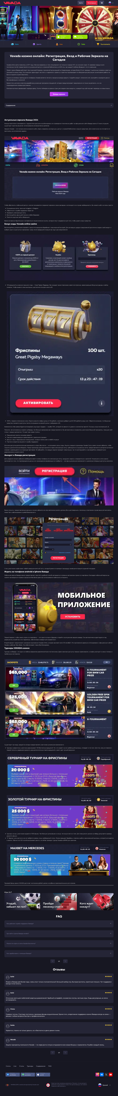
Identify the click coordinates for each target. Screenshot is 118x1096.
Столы (21, 1066)
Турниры (30, 1066)
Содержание (40, 1066)
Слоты (8, 1066)
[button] (116, 23)
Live (15, 1066)
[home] (12, 3)
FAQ (49, 1066)
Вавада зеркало (59, 94)
